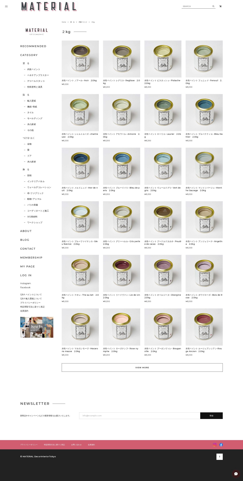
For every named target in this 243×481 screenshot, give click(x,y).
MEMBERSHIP (31, 257)
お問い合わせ (76, 445)
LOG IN (26, 275)
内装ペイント (33, 69)
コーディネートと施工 (38, 210)
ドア (29, 155)
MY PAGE (27, 266)
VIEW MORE (142, 367)
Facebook (25, 287)
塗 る (26, 63)
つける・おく (29, 138)
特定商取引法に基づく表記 (32, 306)
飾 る (26, 169)
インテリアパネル (36, 181)
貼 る (26, 94)
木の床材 (31, 124)
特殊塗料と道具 (34, 87)
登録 (212, 415)
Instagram (25, 283)
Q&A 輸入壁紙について (32, 298)
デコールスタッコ (36, 81)
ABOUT (26, 231)
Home (64, 22)
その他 (30, 130)
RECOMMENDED (33, 46)
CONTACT (28, 248)
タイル (30, 112)
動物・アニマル (34, 199)
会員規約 (24, 311)
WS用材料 (32, 216)
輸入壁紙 (31, 100)
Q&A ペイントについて (33, 294)
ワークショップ (34, 222)
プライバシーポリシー (30, 302)
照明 (29, 175)
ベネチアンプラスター (38, 75)
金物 (29, 144)
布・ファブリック (35, 193)
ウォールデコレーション (39, 187)
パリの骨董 (32, 205)
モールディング (34, 118)
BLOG (24, 239)
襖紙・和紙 (32, 106)
